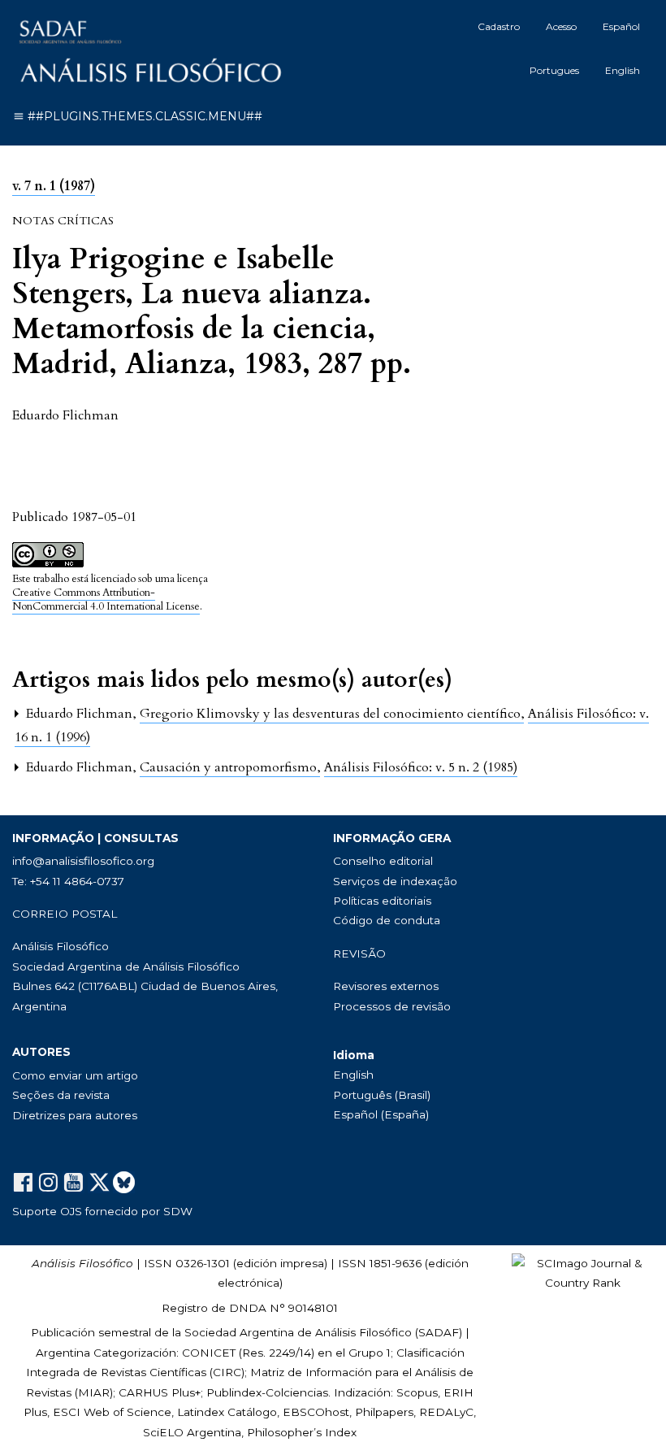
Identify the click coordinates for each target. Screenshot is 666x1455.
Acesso (561, 26)
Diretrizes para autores (74, 1115)
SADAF (438, 1332)
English (622, 70)
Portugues (554, 70)
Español (621, 26)
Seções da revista (61, 1094)
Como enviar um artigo (75, 1075)
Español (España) (381, 1114)
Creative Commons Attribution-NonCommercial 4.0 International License (106, 599)
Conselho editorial (383, 860)
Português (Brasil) (381, 1094)
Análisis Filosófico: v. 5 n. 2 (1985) (420, 767)
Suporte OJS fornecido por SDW (102, 1211)
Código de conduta (386, 920)
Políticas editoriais (382, 900)
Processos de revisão (392, 1006)
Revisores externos (386, 985)
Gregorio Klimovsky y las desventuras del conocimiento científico (332, 714)
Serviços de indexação (395, 881)
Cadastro (499, 26)
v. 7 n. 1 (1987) (53, 186)
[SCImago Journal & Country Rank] (583, 1272)
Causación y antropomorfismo (230, 767)
